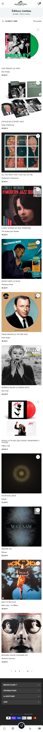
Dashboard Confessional (10, 178)
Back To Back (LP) (9, 602)
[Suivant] (32, 671)
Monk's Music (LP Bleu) (11, 281)
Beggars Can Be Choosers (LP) (15, 655)
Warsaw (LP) (7, 549)
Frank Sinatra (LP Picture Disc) (15, 334)
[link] (38, 30)
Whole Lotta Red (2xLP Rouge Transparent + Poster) (21, 441)
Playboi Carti (6, 446)
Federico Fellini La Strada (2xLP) (15, 387)
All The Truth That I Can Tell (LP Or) (17, 175)
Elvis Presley (6, 72)
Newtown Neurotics (8, 658)
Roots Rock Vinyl (17, 714)
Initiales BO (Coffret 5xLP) (13, 122)
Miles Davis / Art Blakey (10, 605)
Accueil (15, 14)
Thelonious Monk (7, 284)
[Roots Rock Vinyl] (20, 4)
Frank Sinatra (6, 338)
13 (27, 671)
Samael (4, 499)
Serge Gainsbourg (8, 125)
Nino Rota (5, 391)
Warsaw (4, 552)
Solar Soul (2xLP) (9, 496)
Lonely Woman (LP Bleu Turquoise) (16, 228)
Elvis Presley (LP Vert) (11, 68)
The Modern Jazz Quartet (10, 231)
